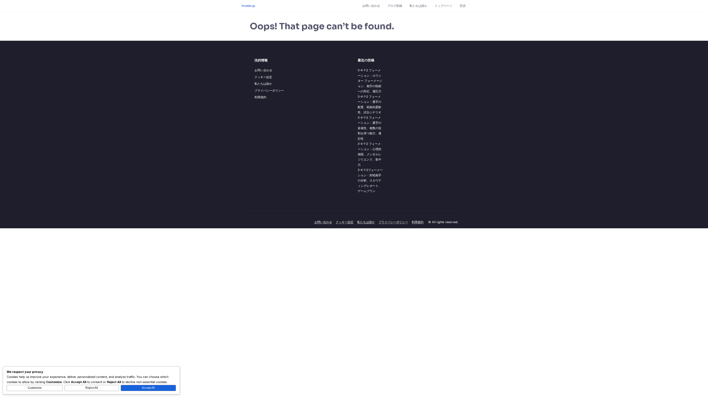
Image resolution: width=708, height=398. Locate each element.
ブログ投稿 (394, 6)
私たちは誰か (418, 6)
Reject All (91, 387)
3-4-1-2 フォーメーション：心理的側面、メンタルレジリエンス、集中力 (369, 154)
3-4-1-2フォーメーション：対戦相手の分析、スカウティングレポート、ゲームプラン (370, 180)
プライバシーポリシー (269, 90)
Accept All (148, 387)
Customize (35, 387)
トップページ (443, 6)
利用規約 (260, 97)
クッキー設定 (263, 77)
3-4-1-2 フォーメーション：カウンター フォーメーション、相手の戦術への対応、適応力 (370, 80)
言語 (463, 6)
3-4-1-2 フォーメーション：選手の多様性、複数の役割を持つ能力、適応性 (369, 128)
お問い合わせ (371, 6)
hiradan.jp (248, 6)
